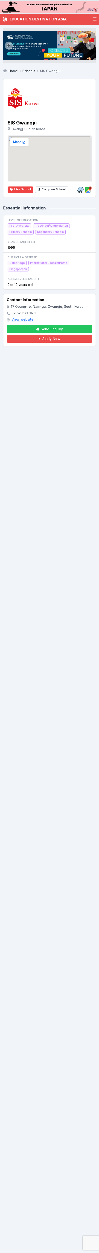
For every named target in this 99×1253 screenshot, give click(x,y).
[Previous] (9, 45)
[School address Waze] (80, 189)
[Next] (90, 45)
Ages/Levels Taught (24, 279)
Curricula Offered (22, 257)
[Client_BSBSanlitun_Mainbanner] (49, 45)
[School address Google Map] (88, 189)
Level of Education (23, 220)
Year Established (21, 242)
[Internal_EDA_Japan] (49, 7)
